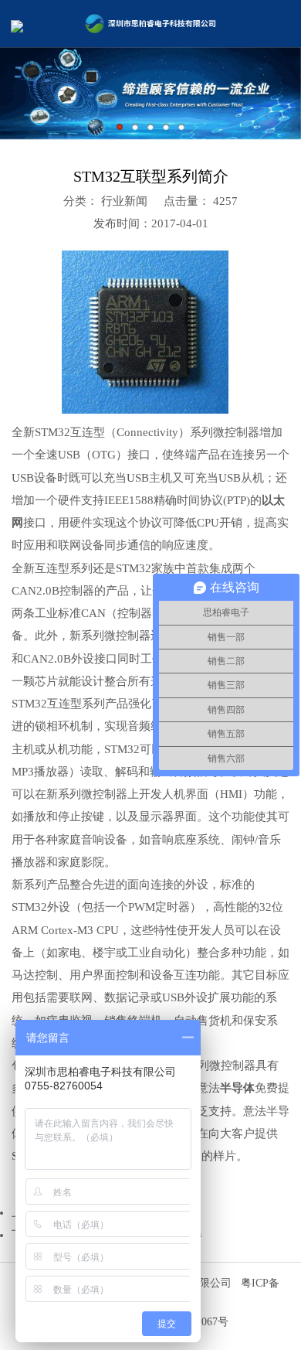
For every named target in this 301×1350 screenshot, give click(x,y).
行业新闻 (122, 201)
